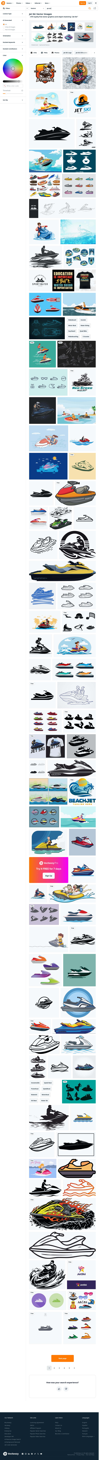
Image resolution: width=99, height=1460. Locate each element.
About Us (58, 1428)
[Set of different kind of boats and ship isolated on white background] (45, 185)
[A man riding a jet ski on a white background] (38, 893)
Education (8, 1434)
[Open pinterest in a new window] (32, 1454)
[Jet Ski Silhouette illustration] (38, 1066)
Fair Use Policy (90, 1454)
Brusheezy (8, 1422)
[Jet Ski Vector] (80, 257)
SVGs (35, 53)
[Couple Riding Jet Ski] (76, 695)
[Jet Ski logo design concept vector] (81, 1274)
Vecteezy (7, 1425)
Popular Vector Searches (38, 1431)
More (46, 3)
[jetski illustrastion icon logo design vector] (86, 133)
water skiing (85, 325)
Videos (28, 3)
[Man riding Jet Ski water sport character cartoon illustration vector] (44, 232)
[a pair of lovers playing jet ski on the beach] (72, 893)
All (6, 24)
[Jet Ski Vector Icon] (84, 518)
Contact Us (58, 1425)
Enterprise (8, 1431)
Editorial (37, 3)
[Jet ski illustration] (71, 768)
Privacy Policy (80, 1454)
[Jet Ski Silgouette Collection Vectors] (79, 161)
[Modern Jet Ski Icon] (83, 870)
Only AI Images (10, 27)
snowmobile (35, 1083)
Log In (90, 3)
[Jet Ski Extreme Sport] (45, 161)
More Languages (87, 1436)
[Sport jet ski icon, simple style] (41, 493)
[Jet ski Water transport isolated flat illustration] (40, 1026)
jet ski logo (68, 53)
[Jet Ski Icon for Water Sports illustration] (83, 1117)
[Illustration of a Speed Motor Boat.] (62, 571)
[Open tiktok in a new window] (35, 1454)
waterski (34, 1095)
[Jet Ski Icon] (48, 382)
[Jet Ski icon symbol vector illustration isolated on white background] (45, 1328)
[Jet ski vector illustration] (42, 410)
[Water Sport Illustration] (76, 354)
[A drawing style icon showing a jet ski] (44, 1044)
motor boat (72, 325)
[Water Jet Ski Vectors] (79, 185)
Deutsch (84, 1431)
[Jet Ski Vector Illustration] (78, 232)
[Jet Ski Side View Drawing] (59, 1066)
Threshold (6, 90)
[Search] (89, 8)
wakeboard (72, 320)
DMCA (32, 1425)
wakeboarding (73, 336)
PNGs (45, 53)
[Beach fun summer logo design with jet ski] (82, 791)
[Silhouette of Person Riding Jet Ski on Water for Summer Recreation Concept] (45, 1188)
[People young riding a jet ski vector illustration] (78, 816)
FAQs (56, 1422)
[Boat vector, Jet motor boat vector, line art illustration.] (60, 518)
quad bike (83, 331)
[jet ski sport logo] (82, 104)
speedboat (46, 1089)
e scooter (86, 336)
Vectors (9, 3)
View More (83, 37)
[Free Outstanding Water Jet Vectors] (76, 596)
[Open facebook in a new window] (22, 1454)
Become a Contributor (62, 1434)
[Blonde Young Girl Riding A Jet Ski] (42, 1168)
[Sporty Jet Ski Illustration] (48, 791)
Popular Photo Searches (37, 1434)
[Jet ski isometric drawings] (47, 328)
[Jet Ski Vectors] (44, 816)
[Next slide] (93, 52)
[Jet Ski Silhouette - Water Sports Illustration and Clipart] (76, 1144)
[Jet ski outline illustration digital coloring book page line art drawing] (42, 1144)
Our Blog (58, 1431)
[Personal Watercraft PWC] (77, 545)
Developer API (9, 1436)
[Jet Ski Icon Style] (42, 695)
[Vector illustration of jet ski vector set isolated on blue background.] (45, 304)
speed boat (48, 1083)
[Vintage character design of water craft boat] (82, 466)
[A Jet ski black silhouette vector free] (52, 133)
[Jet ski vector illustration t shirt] (47, 746)
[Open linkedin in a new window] (29, 1454)
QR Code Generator (11, 1445)
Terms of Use (71, 1454)
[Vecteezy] (3, 3)
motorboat (45, 1095)
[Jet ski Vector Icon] (77, 1168)
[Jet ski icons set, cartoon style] (45, 970)
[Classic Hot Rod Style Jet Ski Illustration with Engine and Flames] (62, 1214)
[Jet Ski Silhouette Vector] (79, 1091)
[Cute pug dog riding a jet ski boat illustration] (79, 73)
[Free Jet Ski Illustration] (76, 410)
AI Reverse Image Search (13, 1439)
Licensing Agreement (37, 1422)
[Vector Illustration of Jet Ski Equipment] (82, 1300)
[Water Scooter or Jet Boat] (84, 1066)
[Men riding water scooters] (42, 354)
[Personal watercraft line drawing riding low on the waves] (62, 1245)
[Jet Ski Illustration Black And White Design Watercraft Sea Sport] (40, 669)
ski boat (34, 1100)
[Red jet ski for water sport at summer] (82, 842)
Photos (18, 3)
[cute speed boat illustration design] (79, 1328)
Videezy (7, 1428)
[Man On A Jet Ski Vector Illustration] (48, 842)
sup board (71, 331)
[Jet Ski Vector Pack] (45, 721)
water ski (44, 1100)
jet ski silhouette (81, 53)
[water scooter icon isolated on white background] (81, 746)
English (84, 1422)
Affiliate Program (35, 1428)
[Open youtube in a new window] (41, 1454)
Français (85, 1434)
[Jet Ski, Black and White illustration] (47, 1274)
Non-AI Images (10, 29)
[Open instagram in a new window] (25, 1454)
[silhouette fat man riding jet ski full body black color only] (45, 257)
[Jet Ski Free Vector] (79, 304)
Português (85, 1428)
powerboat (34, 1089)
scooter (83, 320)
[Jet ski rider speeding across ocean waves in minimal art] (83, 438)
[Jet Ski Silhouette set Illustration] (44, 914)
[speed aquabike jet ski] (38, 518)
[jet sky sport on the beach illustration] (45, 622)
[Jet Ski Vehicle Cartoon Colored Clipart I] (75, 493)
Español (84, 1425)
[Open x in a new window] (38, 1454)
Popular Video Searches (37, 1436)
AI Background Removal (12, 1442)
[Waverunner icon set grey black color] (37, 768)
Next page (62, 1358)
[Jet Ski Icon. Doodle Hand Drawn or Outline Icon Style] (43, 545)
